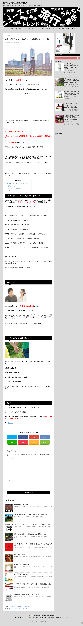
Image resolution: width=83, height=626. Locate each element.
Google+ (34, 437)
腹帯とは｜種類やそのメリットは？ (19, 608)
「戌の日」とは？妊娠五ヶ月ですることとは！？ (28, 594)
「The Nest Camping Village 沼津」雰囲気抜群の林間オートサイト (71, 80)
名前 (9, 475)
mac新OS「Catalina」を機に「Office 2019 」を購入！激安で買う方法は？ (71, 93)
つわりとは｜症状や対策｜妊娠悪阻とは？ (20, 606)
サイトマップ (7, 31)
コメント (10, 458)
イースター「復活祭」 (20, 554)
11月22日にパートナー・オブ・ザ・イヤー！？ (18, 183)
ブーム (33, 28)
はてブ (44, 437)
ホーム (5, 28)
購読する (59, 54)
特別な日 (21, 28)
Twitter (12, 437)
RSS (34, 442)
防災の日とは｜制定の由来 (21, 564)
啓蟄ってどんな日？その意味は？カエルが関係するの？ (30, 534)
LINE (12, 442)
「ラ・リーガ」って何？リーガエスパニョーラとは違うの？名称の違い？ (71, 105)
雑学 (16, 28)
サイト (9, 486)
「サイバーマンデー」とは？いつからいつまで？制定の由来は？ (32, 524)
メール (9, 480)
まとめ (8, 190)
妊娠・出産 (48, 28)
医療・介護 (27, 28)
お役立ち (11, 28)
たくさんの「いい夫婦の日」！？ (15, 188)
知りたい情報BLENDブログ (15, 3)
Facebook (23, 437)
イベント (38, 28)
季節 (63, 28)
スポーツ (55, 28)
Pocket (23, 442)
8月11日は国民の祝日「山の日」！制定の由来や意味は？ (30, 514)
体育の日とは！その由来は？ (22, 504)
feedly (45, 442)
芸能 (43, 28)
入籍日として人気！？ (12, 186)
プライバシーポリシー (71, 28)
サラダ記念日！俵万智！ (21, 574)
